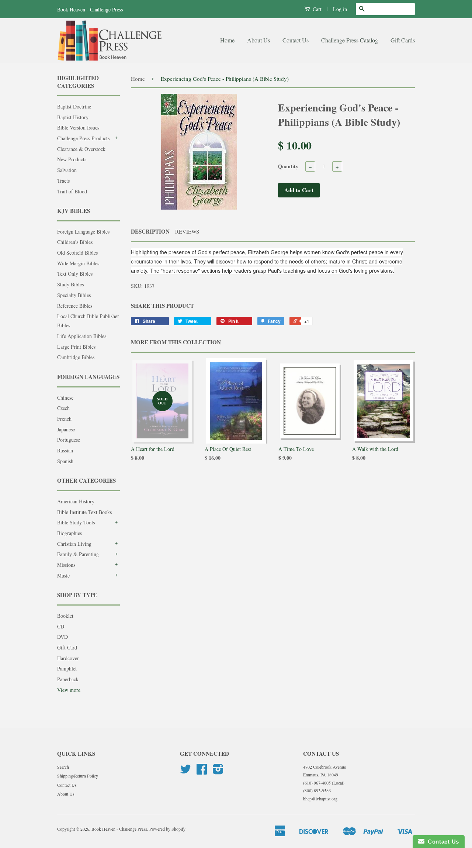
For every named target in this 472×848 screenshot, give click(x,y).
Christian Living (74, 543)
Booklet (65, 615)
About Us (258, 40)
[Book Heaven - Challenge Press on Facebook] (201, 772)
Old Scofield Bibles (77, 252)
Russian (65, 450)
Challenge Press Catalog (349, 40)
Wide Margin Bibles (78, 263)
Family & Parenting (78, 554)
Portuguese (68, 439)
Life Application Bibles (81, 335)
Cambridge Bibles (75, 357)
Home (227, 40)
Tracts (63, 180)
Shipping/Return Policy (77, 776)
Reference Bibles (74, 305)
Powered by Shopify (167, 829)
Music (63, 575)
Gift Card (67, 647)
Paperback (68, 679)
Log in (340, 9)
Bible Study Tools (76, 522)
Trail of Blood (72, 191)
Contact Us (295, 40)
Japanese (66, 429)
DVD (62, 636)
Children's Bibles (75, 241)
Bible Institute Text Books (84, 512)
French (64, 418)
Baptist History (72, 117)
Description (150, 231)
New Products (71, 159)
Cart (316, 9)
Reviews (187, 231)
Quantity (288, 166)
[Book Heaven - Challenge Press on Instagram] (218, 772)
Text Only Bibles (75, 273)
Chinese (65, 397)
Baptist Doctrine (74, 106)
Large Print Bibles (76, 346)
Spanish (65, 461)
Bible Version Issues (78, 127)
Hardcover (68, 658)
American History (75, 501)
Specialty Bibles (74, 295)
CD (60, 626)
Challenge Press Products (83, 138)
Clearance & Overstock (81, 148)
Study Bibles (70, 284)
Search (63, 767)
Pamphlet (67, 668)
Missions (66, 564)
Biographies (69, 533)
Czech (63, 407)
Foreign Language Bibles (83, 231)
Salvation (67, 169)
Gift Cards (403, 40)
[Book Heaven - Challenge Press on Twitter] (185, 772)
